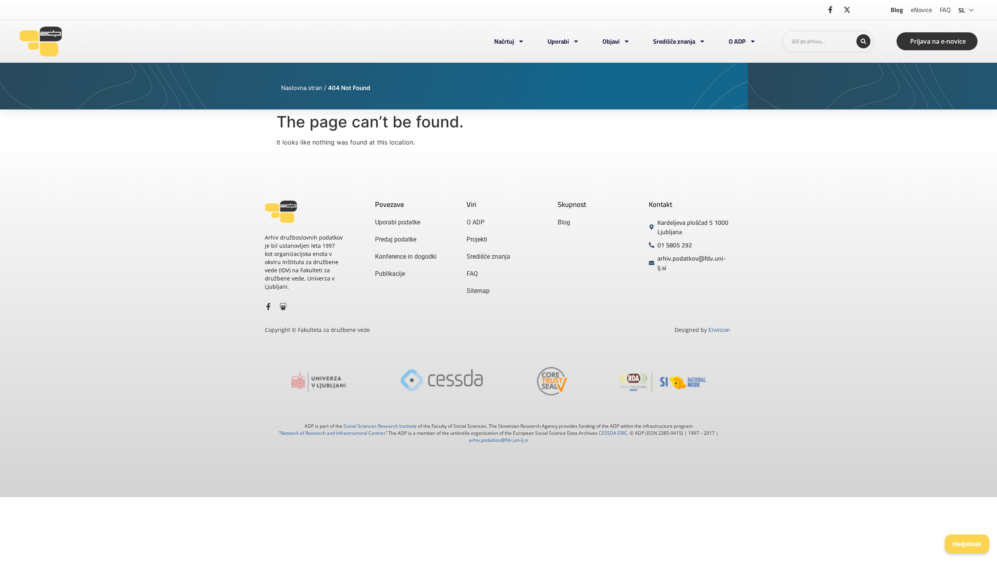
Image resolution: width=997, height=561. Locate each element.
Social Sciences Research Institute (380, 426)
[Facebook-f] (268, 306)
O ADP (737, 41)
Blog (897, 10)
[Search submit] (863, 41)
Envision (719, 329)
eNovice (921, 10)
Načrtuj (504, 41)
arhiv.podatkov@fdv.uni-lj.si (498, 440)
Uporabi (558, 41)
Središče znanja (674, 41)
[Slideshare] (283, 306)
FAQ (945, 10)
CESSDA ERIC (613, 433)
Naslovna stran (301, 88)
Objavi (611, 41)
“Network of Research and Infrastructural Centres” (333, 433)
